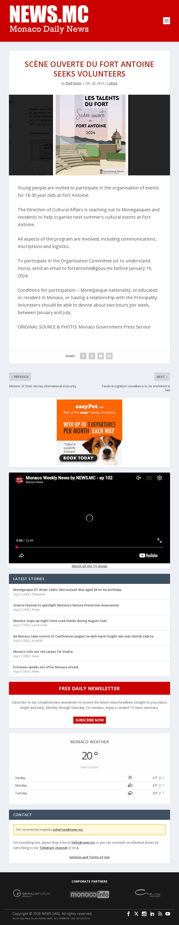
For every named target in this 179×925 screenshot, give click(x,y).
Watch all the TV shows (89, 566)
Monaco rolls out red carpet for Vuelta (43, 651)
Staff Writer (74, 83)
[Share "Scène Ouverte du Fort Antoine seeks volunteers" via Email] (100, 356)
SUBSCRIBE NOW (90, 720)
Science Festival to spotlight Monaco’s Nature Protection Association (66, 605)
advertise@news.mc (68, 829)
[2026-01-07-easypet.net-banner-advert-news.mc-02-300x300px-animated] (89, 464)
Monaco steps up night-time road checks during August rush (60, 621)
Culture (112, 83)
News (35, 656)
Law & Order (40, 625)
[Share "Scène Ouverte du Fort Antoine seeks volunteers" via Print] (109, 356)
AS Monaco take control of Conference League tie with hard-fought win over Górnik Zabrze (83, 636)
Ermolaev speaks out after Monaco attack (45, 667)
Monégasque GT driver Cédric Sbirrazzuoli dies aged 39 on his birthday (67, 590)
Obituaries (38, 594)
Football (37, 640)
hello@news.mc (83, 842)
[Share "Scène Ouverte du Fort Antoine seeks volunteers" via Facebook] (83, 356)
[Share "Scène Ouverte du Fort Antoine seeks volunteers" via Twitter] (92, 356)
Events (36, 609)
